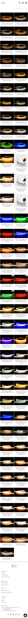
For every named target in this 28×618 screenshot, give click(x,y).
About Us (3, 598)
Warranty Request (4, 582)
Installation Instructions (5, 576)
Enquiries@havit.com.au (6, 609)
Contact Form (3, 588)
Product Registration (4, 574)
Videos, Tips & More (4, 584)
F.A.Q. (2, 586)
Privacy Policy (3, 602)
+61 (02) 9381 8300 (6, 608)
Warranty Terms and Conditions (6, 592)
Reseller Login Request (5, 590)
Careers (2, 600)
